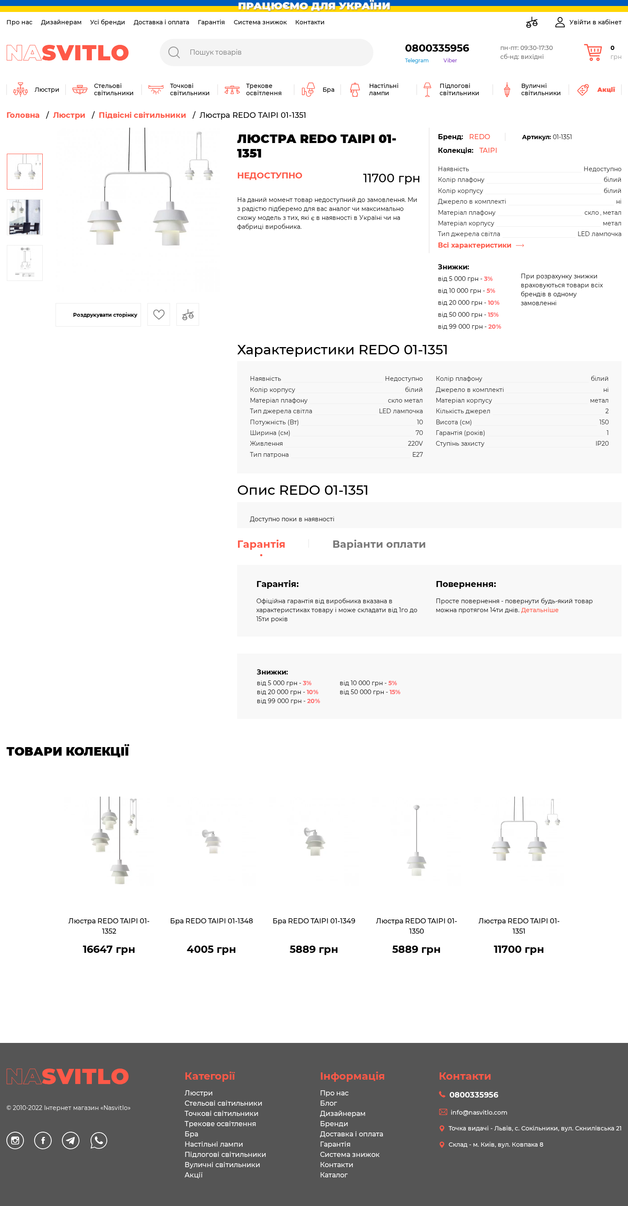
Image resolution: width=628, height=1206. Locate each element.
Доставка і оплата (161, 22)
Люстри (199, 1093)
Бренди (334, 1124)
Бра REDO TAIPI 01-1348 (211, 921)
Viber (450, 60)
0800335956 (437, 48)
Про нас (19, 22)
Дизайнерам (61, 22)
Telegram (417, 60)
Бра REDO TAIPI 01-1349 (314, 921)
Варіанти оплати (379, 544)
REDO (479, 137)
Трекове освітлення (220, 1124)
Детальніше (540, 610)
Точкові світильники (221, 1114)
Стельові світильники (223, 1103)
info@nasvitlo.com (479, 1112)
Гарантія (211, 22)
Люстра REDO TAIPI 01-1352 (109, 926)
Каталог (334, 1175)
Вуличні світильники (222, 1165)
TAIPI (488, 150)
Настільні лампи (214, 1144)
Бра (191, 1134)
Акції (193, 1175)
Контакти (310, 22)
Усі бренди (107, 22)
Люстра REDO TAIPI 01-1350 (416, 926)
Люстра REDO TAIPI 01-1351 (519, 926)
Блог (328, 1103)
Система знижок (260, 22)
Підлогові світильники (225, 1155)
